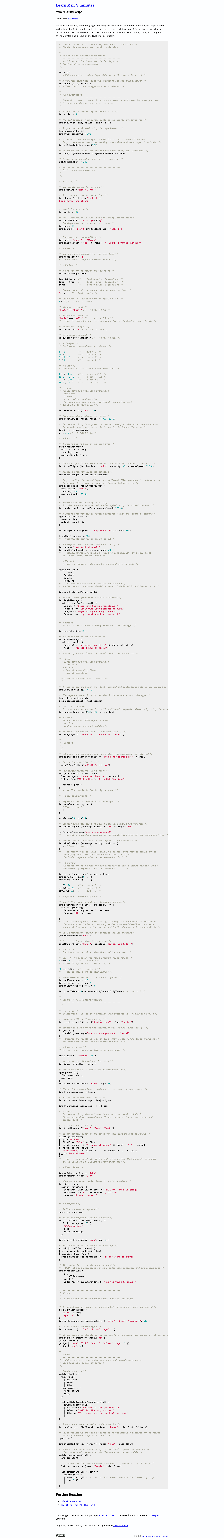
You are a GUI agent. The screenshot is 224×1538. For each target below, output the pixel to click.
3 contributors (120, 1525)
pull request (154, 1515)
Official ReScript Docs (72, 1501)
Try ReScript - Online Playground (78, 1504)
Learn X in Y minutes (75, 5)
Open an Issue (106, 1515)
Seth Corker (148, 1535)
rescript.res (73, 18)
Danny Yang (162, 1535)
